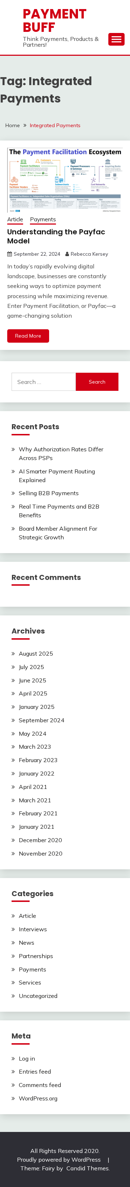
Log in (27, 1058)
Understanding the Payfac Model (56, 236)
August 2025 (36, 653)
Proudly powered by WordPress (59, 1159)
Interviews (33, 929)
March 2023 (35, 746)
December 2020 (40, 840)
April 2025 (33, 693)
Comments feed (40, 1084)
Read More (28, 336)
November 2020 (40, 853)
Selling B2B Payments (49, 493)
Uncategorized (38, 995)
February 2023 (38, 760)
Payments (43, 219)
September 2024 (41, 720)
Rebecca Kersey (89, 254)
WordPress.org (38, 1098)
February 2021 (38, 813)
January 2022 (37, 773)
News (26, 942)
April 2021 (33, 786)
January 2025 (37, 706)
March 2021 (35, 800)
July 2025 (31, 666)
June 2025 (32, 680)
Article (15, 219)
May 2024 (32, 733)
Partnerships (36, 956)
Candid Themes (87, 1168)
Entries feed (35, 1071)
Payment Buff (55, 20)
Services (30, 982)
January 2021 (37, 826)
